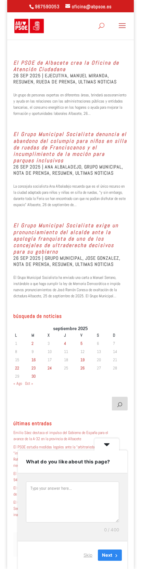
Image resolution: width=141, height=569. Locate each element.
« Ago (17, 383)
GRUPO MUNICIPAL (103, 167)
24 (50, 368)
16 (33, 360)
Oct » (29, 383)
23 (33, 368)
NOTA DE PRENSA (31, 173)
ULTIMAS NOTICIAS (97, 82)
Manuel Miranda (89, 75)
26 (82, 368)
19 (82, 360)
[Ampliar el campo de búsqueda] (120, 403)
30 (33, 376)
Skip (88, 555)
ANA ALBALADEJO (63, 167)
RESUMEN (23, 82)
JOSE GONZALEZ (102, 258)
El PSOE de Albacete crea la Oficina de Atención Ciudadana (66, 66)
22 (17, 368)
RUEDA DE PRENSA (56, 82)
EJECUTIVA (56, 75)
